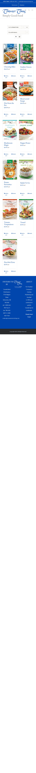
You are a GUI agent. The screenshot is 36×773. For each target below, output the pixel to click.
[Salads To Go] (26, 170)
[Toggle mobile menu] (32, 10)
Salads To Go (25, 183)
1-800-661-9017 (13, 1)
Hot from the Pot (9, 104)
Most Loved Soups (24, 100)
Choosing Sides (9, 66)
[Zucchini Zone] (10, 249)
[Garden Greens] (26, 54)
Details (14, 76)
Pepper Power (25, 143)
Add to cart (6, 76)
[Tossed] (26, 209)
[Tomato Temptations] (10, 209)
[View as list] (19, 36)
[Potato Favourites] (10, 170)
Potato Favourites (8, 183)
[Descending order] (27, 27)
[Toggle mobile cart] (25, 10)
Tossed (22, 222)
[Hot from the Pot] (10, 91)
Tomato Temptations (8, 223)
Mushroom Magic (8, 144)
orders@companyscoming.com (26, 1)
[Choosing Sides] (10, 54)
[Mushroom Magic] (10, 130)
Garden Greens (25, 67)
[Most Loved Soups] (26, 89)
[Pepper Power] (26, 130)
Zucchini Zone (9, 262)
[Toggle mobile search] (29, 10)
